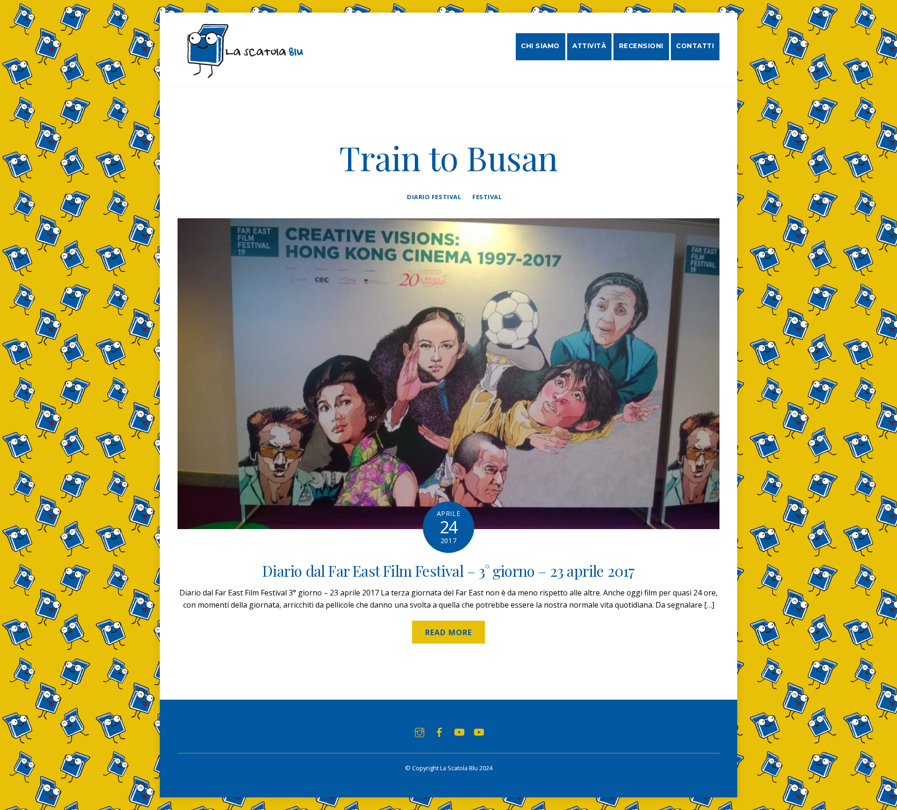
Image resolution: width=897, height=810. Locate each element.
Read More (448, 632)
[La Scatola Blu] (244, 73)
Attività (589, 46)
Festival (487, 197)
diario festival (434, 197)
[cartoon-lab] (478, 731)
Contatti (695, 46)
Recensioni (641, 46)
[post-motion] (459, 731)
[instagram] (420, 731)
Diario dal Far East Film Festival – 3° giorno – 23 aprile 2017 (448, 570)
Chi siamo (540, 46)
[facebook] (439, 731)
